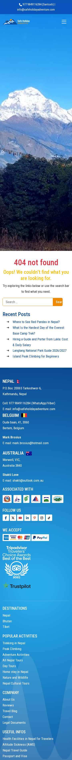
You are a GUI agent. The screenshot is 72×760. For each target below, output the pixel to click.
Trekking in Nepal (14, 643)
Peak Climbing (12, 649)
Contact (8, 717)
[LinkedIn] (27, 518)
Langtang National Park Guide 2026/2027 (39, 351)
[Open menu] (64, 22)
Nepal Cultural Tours (16, 683)
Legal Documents (14, 723)
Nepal (6, 615)
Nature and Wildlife (15, 677)
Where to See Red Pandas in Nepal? (36, 322)
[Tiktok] (42, 518)
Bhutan (7, 621)
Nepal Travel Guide (15, 750)
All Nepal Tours (13, 660)
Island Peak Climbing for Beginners (36, 356)
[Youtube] (20, 518)
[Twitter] (13, 518)
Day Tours (9, 666)
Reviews (8, 705)
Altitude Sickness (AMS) (19, 744)
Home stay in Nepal (15, 672)
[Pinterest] (34, 518)
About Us (9, 699)
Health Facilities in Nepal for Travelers (28, 739)
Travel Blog (10, 711)
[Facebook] (6, 518)
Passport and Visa (15, 756)
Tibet (6, 627)
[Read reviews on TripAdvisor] (17, 562)
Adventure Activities (16, 655)
